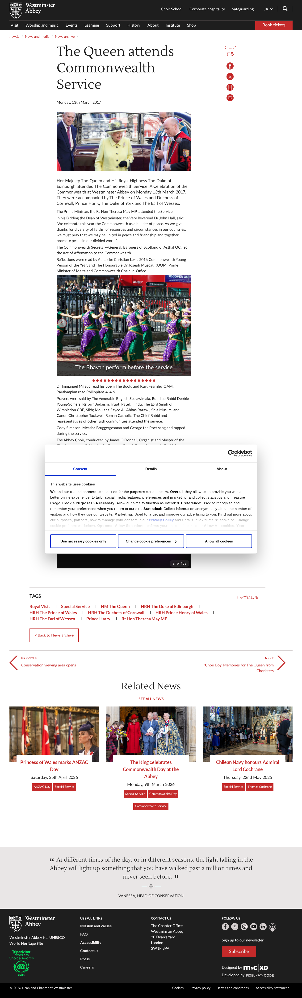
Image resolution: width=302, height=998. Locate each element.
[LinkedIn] (263, 926)
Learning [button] (91, 25)
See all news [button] (151, 698)
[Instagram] (244, 926)
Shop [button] (191, 25)
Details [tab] (151, 469)
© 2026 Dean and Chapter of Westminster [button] (41, 988)
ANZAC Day (42, 787)
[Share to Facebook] (230, 66)
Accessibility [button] (90, 942)
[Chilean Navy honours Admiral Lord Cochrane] (248, 734)
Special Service (75, 606)
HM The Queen (115, 606)
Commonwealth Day (163, 794)
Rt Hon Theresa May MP (144, 618)
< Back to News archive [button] (54, 635)
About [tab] (222, 469)
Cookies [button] (178, 988)
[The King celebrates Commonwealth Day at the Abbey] (151, 734)
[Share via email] (230, 97)
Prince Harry (98, 618)
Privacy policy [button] (200, 988)
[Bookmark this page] (230, 87)
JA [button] (266, 9)
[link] (255, 967)
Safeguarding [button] (243, 9)
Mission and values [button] (96, 926)
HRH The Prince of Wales (53, 612)
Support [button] (113, 25)
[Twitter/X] (234, 926)
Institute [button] (173, 25)
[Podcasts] (272, 927)
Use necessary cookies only (83, 541)
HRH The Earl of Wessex (52, 618)
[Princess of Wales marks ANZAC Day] (54, 734)
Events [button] (71, 25)
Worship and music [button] (42, 25)
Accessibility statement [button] (272, 988)
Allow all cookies (219, 541)
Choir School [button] (171, 9)
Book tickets (273, 25)
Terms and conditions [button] (233, 988)
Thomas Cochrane (260, 787)
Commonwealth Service (151, 806)
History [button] (133, 25)
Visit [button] (14, 25)
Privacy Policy (161, 520)
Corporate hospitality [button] (207, 9)
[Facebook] (225, 926)
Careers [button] (87, 967)
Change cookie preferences (148, 541)
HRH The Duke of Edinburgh (167, 606)
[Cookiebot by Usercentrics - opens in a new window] (231, 453)
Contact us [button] (89, 950)
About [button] (153, 25)
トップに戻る (247, 598)
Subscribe (239, 951)
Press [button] (85, 959)
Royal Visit (39, 606)
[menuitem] (16, 25)
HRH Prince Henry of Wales (181, 612)
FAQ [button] (84, 934)
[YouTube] (253, 926)
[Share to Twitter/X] (230, 76)
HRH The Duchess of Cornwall (116, 612)
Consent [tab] (80, 469)
